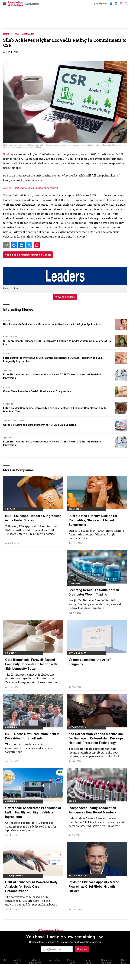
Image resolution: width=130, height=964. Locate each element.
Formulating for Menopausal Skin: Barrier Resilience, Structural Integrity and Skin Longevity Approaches (53, 359)
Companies (28, 34)
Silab (6, 154)
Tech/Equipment (14, 875)
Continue (82, 949)
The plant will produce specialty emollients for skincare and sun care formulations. (28, 748)
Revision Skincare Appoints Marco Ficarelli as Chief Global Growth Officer (94, 886)
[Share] (14, 245)
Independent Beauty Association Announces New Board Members (93, 810)
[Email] (6, 245)
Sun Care (10, 509)
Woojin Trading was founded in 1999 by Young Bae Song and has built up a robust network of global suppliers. (95, 604)
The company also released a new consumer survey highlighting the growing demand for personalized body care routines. (30, 900)
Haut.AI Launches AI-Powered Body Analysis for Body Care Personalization (31, 886)
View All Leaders (65, 297)
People (72, 801)
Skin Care (10, 653)
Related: (8, 187)
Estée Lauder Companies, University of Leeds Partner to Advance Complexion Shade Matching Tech (55, 410)
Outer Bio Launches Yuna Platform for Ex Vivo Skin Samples (39, 424)
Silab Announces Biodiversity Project (35, 187)
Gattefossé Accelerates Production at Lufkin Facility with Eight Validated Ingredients (33, 812)
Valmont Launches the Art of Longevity (90, 662)
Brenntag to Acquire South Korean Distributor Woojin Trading (94, 592)
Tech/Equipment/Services (14, 421)
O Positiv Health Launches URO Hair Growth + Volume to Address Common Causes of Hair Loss (58, 343)
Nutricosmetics (10, 337)
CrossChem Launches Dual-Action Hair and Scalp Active (37, 391)
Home (6, 34)
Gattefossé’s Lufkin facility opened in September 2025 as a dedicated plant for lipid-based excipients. (30, 826)
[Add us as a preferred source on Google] (37, 245)
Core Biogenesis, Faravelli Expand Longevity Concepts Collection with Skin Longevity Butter (31, 664)
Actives (6, 320)
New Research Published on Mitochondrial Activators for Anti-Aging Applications (52, 324)
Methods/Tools (77, 727)
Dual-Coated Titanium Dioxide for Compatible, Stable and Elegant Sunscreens (93, 520)
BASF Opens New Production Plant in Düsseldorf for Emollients (32, 736)
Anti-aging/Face (77, 653)
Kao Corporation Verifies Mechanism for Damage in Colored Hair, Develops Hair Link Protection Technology (96, 738)
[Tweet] (29, 245)
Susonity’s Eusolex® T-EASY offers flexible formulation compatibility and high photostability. (96, 534)
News (16, 34)
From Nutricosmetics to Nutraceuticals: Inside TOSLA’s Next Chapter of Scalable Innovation (52, 376)
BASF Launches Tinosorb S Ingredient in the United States (33, 518)
